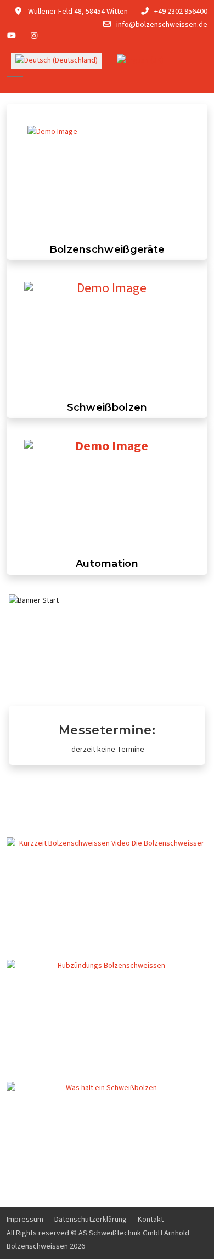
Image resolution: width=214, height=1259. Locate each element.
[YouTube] (11, 36)
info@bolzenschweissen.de (161, 24)
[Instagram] (35, 36)
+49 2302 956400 (180, 11)
